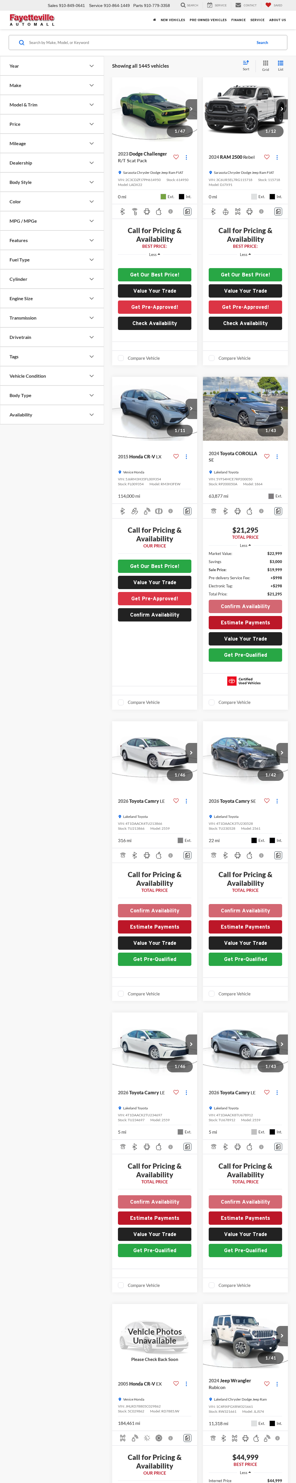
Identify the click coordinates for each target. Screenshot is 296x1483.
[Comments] (187, 211)
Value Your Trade (154, 291)
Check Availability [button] (154, 323)
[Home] (154, 20)
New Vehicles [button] (173, 20)
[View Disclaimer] (171, 211)
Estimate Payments (245, 622)
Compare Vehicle (144, 358)
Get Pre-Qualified (245, 655)
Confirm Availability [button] (155, 614)
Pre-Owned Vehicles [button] (208, 20)
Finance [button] (238, 20)
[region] (154, 263)
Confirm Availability (245, 606)
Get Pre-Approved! (154, 307)
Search (262, 42)
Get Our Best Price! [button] (155, 274)
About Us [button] (277, 20)
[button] (191, 109)
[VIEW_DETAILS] (154, 1336)
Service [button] (257, 20)
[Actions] (186, 157)
